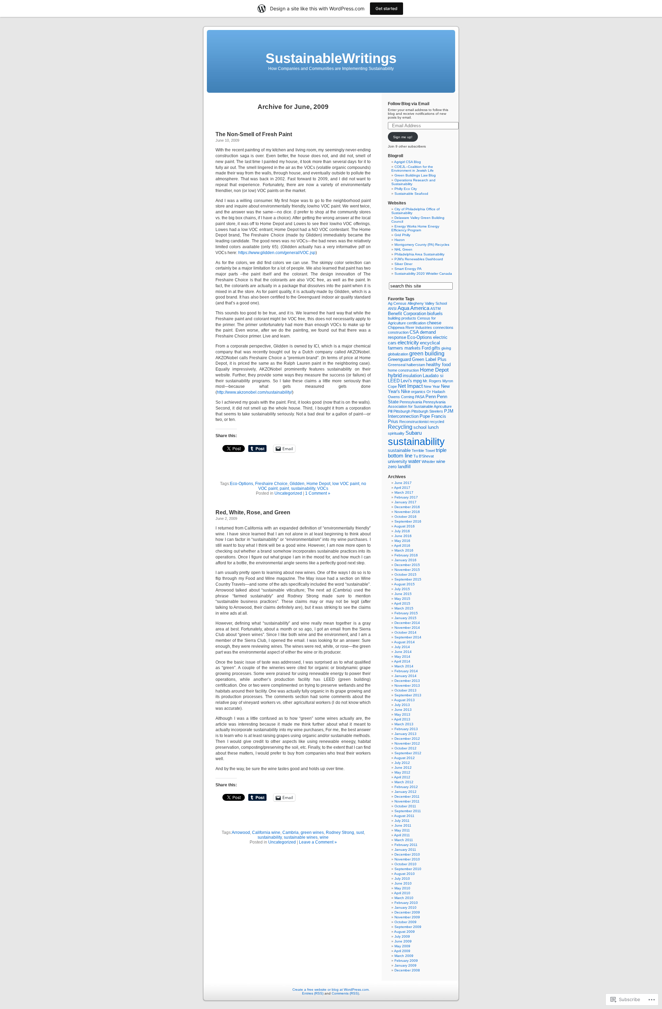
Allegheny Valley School (427, 303)
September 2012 (407, 753)
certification (416, 323)
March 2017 (403, 492)
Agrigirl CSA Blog (407, 162)
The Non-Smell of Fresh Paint (253, 134)
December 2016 (407, 507)
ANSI (392, 308)
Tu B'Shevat (423, 456)
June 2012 (403, 767)
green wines (312, 832)
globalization (398, 354)
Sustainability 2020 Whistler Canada (423, 273)
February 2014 (406, 671)
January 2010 (405, 907)
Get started (386, 8)
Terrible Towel (423, 450)
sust (360, 832)
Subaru (413, 433)
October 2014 (405, 632)
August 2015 (404, 584)
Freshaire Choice (271, 483)
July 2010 (402, 878)
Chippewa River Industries (410, 327)
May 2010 (402, 888)
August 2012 (404, 758)
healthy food (438, 364)
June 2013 (403, 710)
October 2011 (405, 806)
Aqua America (413, 308)
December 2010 (407, 854)
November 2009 (407, 917)
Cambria (290, 832)
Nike (405, 391)
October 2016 (405, 516)
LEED (394, 380)
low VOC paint (345, 483)
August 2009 (404, 932)
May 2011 (402, 830)
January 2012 (405, 792)
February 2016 (406, 555)
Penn (430, 396)
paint (284, 488)
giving (446, 348)
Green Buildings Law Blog (415, 175)
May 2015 (402, 599)
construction (398, 332)
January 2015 (405, 618)
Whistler (428, 462)
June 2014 (403, 652)
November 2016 (407, 512)
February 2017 (406, 497)
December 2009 (407, 912)
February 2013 (406, 729)
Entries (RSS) (312, 993)
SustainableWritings (331, 58)
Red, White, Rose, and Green (252, 512)
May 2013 (402, 714)
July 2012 (402, 763)
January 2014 (405, 676)
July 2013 (402, 705)
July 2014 (402, 647)
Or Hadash (436, 392)
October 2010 (405, 864)
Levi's (406, 380)
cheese (434, 322)
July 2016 (402, 531)
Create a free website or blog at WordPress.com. (331, 989)
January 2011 (405, 849)
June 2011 (402, 825)
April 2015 (402, 603)
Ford (426, 348)
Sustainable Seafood (411, 193)
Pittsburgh (401, 411)
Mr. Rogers (432, 381)
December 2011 (407, 796)
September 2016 (407, 521)
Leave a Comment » (318, 842)
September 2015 (407, 579)
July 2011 (402, 821)
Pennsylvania (411, 402)
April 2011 (402, 835)
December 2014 (407, 623)
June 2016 (403, 536)
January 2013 (405, 734)
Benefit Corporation (407, 313)
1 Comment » (317, 493)
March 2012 (403, 782)
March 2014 (403, 666)
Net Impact (410, 386)
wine (324, 837)
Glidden (297, 483)
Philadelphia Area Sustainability (419, 254)
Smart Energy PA (408, 269)
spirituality (396, 433)
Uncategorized (288, 493)
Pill (390, 411)
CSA (414, 332)
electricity (408, 342)
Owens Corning (401, 397)
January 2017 (405, 502)
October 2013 (405, 690)
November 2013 (407, 685)
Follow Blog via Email (408, 103)
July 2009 (402, 936)
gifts (436, 348)
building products (402, 318)
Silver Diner (403, 264)
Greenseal (396, 365)
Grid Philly (402, 235)
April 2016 (402, 545)
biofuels (435, 313)
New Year (432, 386)
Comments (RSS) (345, 993)
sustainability (303, 488)
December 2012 (407, 738)
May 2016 (402, 541)
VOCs (322, 488)
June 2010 (403, 883)
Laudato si (433, 375)
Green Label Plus (429, 359)
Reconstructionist (414, 422)
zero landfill (399, 466)
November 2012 (407, 743)
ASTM (435, 308)
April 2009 (402, 951)
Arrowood (241, 832)
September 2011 (407, 811)
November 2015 (407, 570)
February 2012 (406, 787)
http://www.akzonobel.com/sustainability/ (254, 392)
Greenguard (399, 359)
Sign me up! (402, 137)
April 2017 (402, 488)
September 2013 (407, 695)
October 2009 (405, 922)
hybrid (395, 375)
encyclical (430, 342)
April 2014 (402, 661)
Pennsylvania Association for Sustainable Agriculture (420, 404)
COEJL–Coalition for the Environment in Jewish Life (412, 168)
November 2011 (407, 801)
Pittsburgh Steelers (427, 411)
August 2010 (404, 874)
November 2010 (407, 859)
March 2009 (403, 956)
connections (443, 327)
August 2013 (404, 700)
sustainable (399, 450)
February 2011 (406, 845)
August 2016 (404, 526)
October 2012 (405, 748)
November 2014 (407, 627)
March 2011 (403, 840)
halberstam (416, 365)
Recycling (400, 427)
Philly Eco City (405, 189)
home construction (403, 370)
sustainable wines (301, 837)
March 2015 (403, 608)
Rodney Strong (340, 832)
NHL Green (403, 249)
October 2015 (405, 574)
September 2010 (407, 869)
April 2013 (402, 719)
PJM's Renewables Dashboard (418, 259)
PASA (419, 397)
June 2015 (403, 594)
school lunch (426, 427)
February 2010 (406, 903)
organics (418, 392)
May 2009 (402, 946)
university (397, 461)
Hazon (399, 240)
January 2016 (405, 560)
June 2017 (403, 483)
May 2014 (402, 656)
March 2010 (403, 898)
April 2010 (402, 893)
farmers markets (404, 348)
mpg (417, 380)
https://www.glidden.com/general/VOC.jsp (276, 252)
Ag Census (397, 303)
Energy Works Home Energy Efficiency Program (415, 228)
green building (426, 353)
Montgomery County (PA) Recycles (421, 244)
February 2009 (406, 960)
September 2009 (407, 927)
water (414, 461)
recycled (437, 422)
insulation (412, 375)
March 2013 (403, 724)
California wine (266, 832)
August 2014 (404, 642)
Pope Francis (433, 416)
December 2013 (407, 681)
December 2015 (407, 565)
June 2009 (403, 941)
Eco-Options (241, 483)
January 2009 (405, 965)
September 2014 (407, 637)
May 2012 (402, 772)
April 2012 (402, 777)
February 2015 (406, 613)
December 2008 (407, 970)
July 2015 (402, 589)
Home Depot (318, 483)
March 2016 (403, 550)
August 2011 (404, 816)
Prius (393, 421)
